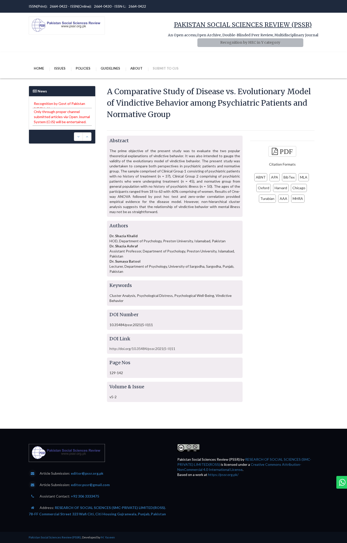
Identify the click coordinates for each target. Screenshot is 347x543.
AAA (283, 198)
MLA (303, 177)
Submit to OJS (166, 68)
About (136, 68)
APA (274, 177)
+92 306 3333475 (85, 496)
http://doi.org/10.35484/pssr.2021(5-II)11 (142, 348)
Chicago (298, 188)
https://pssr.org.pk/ (223, 474)
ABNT (261, 177)
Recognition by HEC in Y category (250, 42)
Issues (60, 68)
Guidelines (110, 68)
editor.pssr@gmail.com (90, 485)
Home (39, 68)
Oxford (263, 188)
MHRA (298, 198)
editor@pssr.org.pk (87, 473)
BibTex (289, 177)
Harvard (281, 188)
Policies (83, 68)
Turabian (267, 198)
